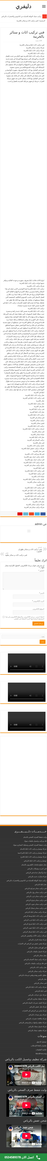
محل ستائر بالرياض (39, 955)
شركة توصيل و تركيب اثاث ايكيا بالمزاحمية (32, 853)
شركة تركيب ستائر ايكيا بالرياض (35, 912)
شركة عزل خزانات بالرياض (37, 995)
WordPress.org (41, 1054)
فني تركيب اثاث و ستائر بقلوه (16, 554)
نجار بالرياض (42, 979)
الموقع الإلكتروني (38, 609)
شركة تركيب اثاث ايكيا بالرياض (36, 987)
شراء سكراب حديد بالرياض (37, 876)
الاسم (41, 593)
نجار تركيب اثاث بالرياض (38, 967)
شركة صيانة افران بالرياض (37, 940)
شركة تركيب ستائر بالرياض (37, 971)
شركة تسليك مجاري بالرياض (36, 999)
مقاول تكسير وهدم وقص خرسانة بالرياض (32, 975)
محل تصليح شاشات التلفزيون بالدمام (34, 865)
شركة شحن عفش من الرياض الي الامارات (32, 944)
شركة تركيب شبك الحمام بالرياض (35, 959)
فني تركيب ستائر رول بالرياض (36, 892)
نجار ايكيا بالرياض (40, 884)
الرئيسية (42, 21)
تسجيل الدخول (41, 1042)
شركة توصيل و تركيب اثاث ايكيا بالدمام (33, 849)
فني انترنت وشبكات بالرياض (36, 869)
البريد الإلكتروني (38, 601)
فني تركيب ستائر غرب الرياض (36, 896)
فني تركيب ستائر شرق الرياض (36, 900)
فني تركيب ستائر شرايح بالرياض (35, 888)
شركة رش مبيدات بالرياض (37, 1015)
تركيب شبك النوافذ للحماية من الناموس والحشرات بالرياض (21, 16)
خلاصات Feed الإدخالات (38, 1046)
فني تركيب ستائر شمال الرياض (35, 908)
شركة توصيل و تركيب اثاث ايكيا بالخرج (33, 857)
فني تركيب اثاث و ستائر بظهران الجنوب (30, 549)
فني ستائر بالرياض (40, 983)
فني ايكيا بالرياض (40, 991)
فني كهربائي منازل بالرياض (37, 948)
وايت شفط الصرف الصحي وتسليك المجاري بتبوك (29, 845)
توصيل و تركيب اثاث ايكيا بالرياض (35, 861)
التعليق (41, 571)
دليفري (23, 6)
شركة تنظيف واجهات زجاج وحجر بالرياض (32, 1023)
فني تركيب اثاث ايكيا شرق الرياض (34, 924)
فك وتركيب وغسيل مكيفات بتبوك (35, 841)
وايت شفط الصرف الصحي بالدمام (34, 837)
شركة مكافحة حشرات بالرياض (36, 1019)
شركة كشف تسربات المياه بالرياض (34, 1003)
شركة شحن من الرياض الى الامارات (34, 1011)
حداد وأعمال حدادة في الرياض (36, 873)
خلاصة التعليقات (41, 1050)
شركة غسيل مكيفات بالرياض (36, 951)
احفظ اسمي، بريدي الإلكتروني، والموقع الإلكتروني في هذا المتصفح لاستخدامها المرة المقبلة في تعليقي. (24, 618)
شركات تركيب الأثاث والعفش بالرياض (33, 936)
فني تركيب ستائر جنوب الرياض (36, 904)
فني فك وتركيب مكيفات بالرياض (35, 963)
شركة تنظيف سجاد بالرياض (37, 1030)
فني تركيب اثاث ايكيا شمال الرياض (34, 932)
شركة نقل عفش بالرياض (37, 1007)
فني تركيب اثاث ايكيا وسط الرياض (34, 916)
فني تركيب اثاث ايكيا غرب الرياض (35, 920)
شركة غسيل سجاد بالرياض (37, 1026)
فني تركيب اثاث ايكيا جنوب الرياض (34, 928)
